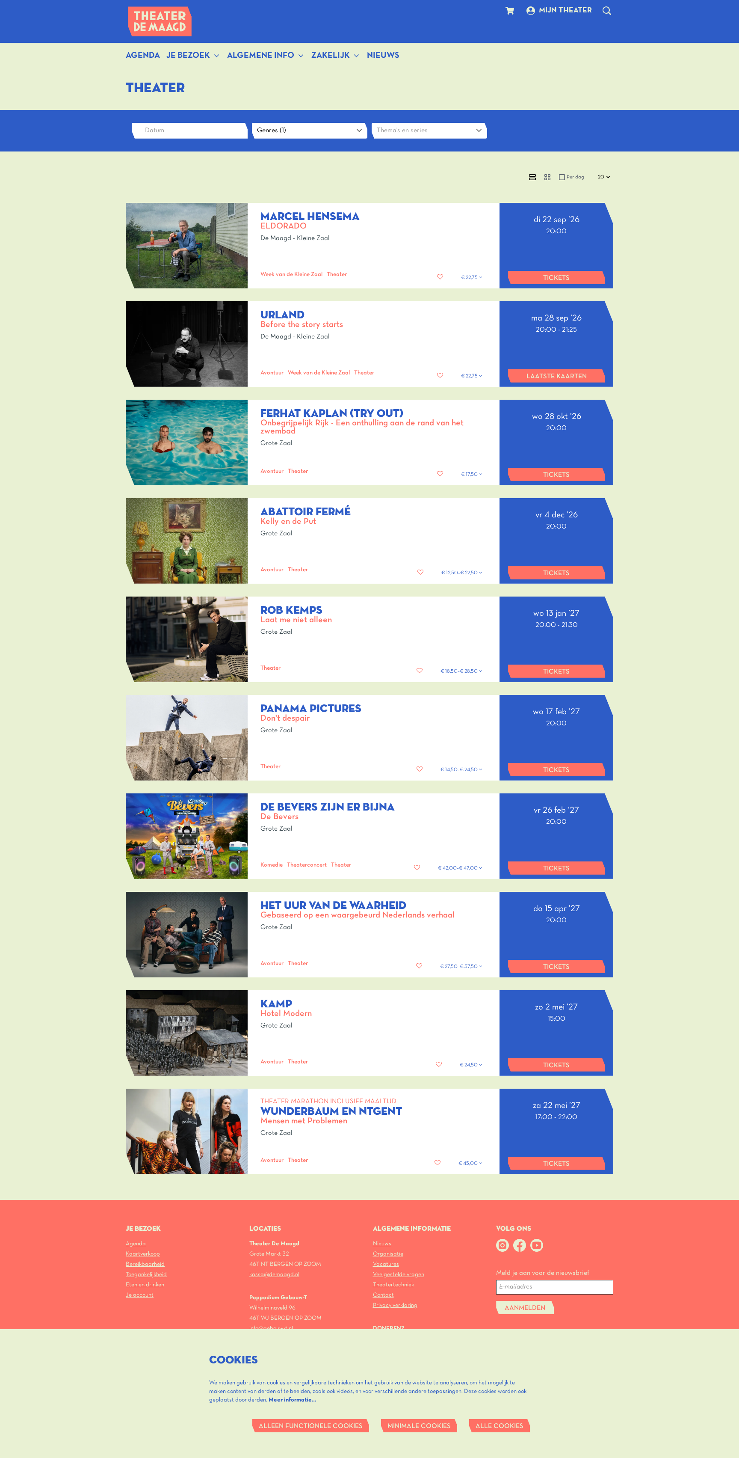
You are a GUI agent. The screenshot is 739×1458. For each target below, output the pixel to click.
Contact (383, 1295)
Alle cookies (499, 1426)
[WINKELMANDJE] (510, 10)
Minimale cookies (419, 1426)
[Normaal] (532, 177)
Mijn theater (565, 10)
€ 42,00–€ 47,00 (458, 868)
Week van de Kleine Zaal (291, 274)
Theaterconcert (307, 865)
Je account (140, 1295)
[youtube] (536, 1245)
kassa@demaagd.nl (274, 1274)
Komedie (271, 865)
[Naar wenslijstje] (440, 277)
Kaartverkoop (143, 1254)
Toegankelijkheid (146, 1274)
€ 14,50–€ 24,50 (459, 770)
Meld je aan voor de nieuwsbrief (542, 1273)
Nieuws (382, 1244)
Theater (337, 274)
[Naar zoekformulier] (606, 10)
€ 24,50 (469, 1065)
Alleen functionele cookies (311, 1426)
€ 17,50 (470, 474)
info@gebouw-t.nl (271, 1328)
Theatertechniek (393, 1285)
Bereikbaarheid (145, 1264)
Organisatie (388, 1254)
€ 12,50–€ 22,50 (460, 573)
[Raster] (547, 177)
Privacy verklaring (395, 1305)
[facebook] (519, 1245)
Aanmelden (525, 1308)
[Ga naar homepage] (160, 21)
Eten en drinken (145, 1285)
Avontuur (272, 373)
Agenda (136, 1244)
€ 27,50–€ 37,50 (459, 967)
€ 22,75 (470, 278)
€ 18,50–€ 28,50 (459, 671)
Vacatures (386, 1264)
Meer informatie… (292, 1400)
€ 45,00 (468, 1163)
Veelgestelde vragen (398, 1274)
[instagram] (502, 1245)
